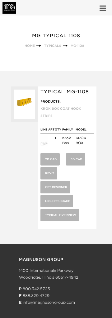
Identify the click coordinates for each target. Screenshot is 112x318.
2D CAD (51, 159)
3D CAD (76, 159)
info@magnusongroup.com (49, 302)
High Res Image (57, 201)
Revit (49, 173)
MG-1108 (77, 45)
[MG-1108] (24, 120)
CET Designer (56, 187)
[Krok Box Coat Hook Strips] (44, 144)
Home (30, 45)
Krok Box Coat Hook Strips (60, 112)
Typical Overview (60, 215)
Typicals (52, 45)
